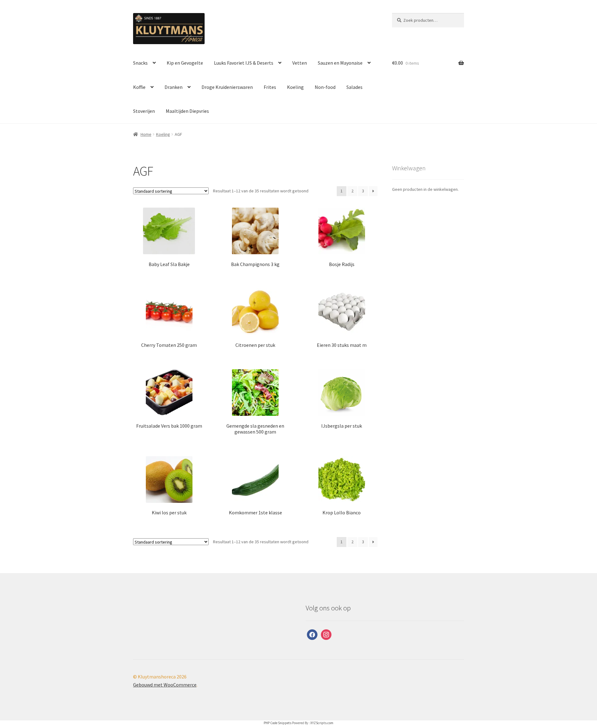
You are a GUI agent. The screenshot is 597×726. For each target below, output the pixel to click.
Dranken (173, 87)
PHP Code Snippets (277, 723)
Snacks (140, 63)
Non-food (325, 87)
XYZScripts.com (321, 723)
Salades (354, 87)
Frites (270, 87)
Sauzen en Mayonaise (340, 63)
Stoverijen (144, 111)
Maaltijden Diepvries (187, 111)
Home (146, 134)
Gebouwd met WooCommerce (165, 685)
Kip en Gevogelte (185, 63)
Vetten (299, 63)
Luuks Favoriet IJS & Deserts (243, 63)
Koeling (295, 87)
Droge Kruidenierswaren (227, 87)
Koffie (139, 87)
